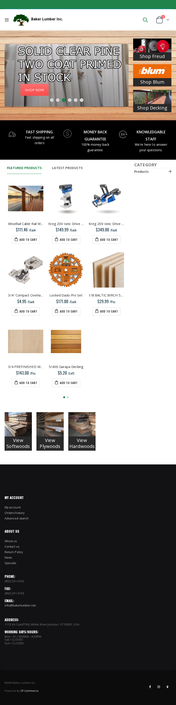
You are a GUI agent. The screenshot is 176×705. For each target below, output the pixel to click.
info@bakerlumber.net (20, 605)
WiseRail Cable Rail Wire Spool (25, 223)
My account (13, 507)
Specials (10, 563)
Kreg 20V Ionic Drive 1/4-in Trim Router (66, 223)
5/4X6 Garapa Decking (66, 366)
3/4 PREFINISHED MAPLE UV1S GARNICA (25, 366)
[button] (52, 100)
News (8, 557)
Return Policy (14, 552)
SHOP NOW (34, 90)
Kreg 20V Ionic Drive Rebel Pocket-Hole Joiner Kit (106, 223)
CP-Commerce (29, 690)
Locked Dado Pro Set (66, 295)
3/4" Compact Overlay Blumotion (25, 295)
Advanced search (17, 518)
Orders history (15, 513)
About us (11, 541)
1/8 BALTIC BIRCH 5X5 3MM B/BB (106, 295)
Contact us (12, 546)
